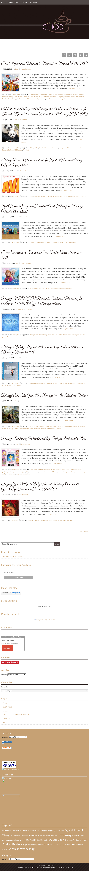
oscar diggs (10, 428)
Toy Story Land (41, 99)
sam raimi (40, 428)
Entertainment (15, 469)
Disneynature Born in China (75, 148)
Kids (77, 835)
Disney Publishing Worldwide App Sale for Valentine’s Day (43, 438)
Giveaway (65, 835)
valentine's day (26, 474)
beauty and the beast (39, 469)
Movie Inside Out (81, 196)
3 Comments (23, 119)
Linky (82, 835)
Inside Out (72, 196)
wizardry (58, 428)
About (10, 2)
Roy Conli (26, 150)
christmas (36, 520)
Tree (71, 520)
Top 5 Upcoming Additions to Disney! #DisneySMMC (44, 63)
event (31, 835)
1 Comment (29, 309)
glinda (47, 426)
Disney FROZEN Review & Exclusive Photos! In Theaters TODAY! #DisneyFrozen (41, 301)
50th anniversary (34, 383)
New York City (43, 288)
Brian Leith (51, 148)
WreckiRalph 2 (61, 99)
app (31, 242)
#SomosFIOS (15, 830)
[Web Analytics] (7, 748)
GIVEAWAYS (7, 718)
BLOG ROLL (7, 707)
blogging (31, 520)
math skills (42, 472)
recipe (25, 844)
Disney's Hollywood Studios (41, 97)
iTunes (54, 242)
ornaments (56, 520)
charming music (60, 469)
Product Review (79, 840)
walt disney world (51, 99)
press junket (5, 337)
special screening (68, 288)
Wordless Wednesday (21, 849)
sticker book (12, 474)
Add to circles (6, 648)
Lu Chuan (11, 150)
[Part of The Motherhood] (11, 796)
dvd (11, 835)
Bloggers (43, 830)
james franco (53, 426)
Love (3, 840)
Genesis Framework (49, 867)
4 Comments (24, 495)
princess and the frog (51, 472)
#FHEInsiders (6, 830)
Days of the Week (74, 830)
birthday (34, 830)
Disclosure (33, 2)
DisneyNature (63, 148)
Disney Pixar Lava (63, 196)
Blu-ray (52, 383)
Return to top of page (44, 865)
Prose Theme (34, 867)
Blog (38, 830)
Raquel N (20, 309)
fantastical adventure (39, 426)
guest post (79, 335)
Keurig (74, 835)
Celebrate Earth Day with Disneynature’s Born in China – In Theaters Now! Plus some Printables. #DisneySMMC (44, 111)
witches (45, 428)
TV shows (67, 844)
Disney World (13, 97)
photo (70, 840)
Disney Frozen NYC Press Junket (52, 335)
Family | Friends (45, 835)
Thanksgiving (60, 844)
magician (66, 426)
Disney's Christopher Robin (25, 97)
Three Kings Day (64, 520)
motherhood (14, 840)
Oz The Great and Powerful (21, 428)
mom (8, 840)
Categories (4, 687)
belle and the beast (50, 469)
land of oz (60, 426)
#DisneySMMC (35, 94)
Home (3, 2)
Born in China (43, 148)
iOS (27, 472)
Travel (18, 94)
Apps (31, 469)
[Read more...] (74, 88)
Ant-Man (54, 94)
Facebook (36, 835)
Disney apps (73, 469)
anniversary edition (44, 383)
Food (52, 835)
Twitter (74, 844)
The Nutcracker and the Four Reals (26, 99)
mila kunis (82, 426)
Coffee (62, 830)
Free (56, 835)
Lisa (16, 69)
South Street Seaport (57, 288)
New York (43, 840)
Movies (9, 385)
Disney (14, 94)
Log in (70, 867)
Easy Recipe (16, 835)
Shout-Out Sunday (44, 844)
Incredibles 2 (53, 97)
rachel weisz (33, 428)
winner (4, 849)
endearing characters (14, 472)
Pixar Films (59, 242)
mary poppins (63, 383)
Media (24, 2)
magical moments (33, 472)
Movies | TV (15, 148)
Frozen (36, 288)
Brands (17, 2)
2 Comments (22, 171)
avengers (60, 94)
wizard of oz (51, 428)
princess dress (62, 472)
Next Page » (84, 531)
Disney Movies (38, 196)
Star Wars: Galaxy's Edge (9, 99)
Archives (4, 675)
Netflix (37, 840)
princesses (77, 472)
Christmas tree (44, 520)
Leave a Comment (25, 69)
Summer (53, 844)
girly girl (23, 472)
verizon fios (80, 844)
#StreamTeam (25, 830)
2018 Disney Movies (46, 94)
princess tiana (70, 472)
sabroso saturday (32, 844)
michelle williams (74, 426)
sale (7, 474)
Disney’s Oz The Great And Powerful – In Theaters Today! (44, 395)
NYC (49, 288)
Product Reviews (16, 385)
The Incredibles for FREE (70, 242)
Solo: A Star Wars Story (77, 97)
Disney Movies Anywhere (50, 196)
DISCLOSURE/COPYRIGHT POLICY (16, 715)
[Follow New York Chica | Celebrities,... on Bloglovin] (11, 594)
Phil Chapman (18, 150)
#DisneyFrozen (34, 335)
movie (22, 840)
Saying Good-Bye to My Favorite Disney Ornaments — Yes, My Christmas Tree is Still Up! (42, 487)
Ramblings (15, 520)
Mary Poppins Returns (64, 97)
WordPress (63, 867)
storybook (19, 474)
